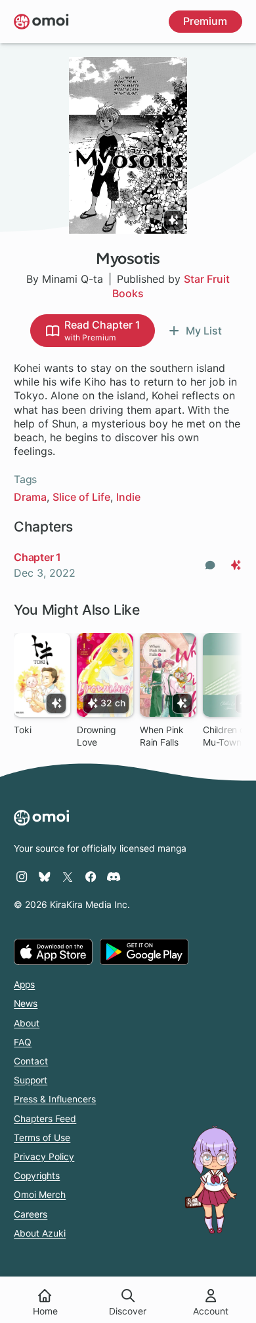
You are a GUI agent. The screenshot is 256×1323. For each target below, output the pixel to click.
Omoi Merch (40, 1194)
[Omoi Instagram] (22, 876)
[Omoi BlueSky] (45, 876)
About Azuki (40, 1233)
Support (30, 1080)
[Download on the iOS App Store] (53, 952)
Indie (128, 496)
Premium (205, 20)
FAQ (23, 1042)
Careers (30, 1214)
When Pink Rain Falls (162, 736)
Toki (22, 730)
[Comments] (210, 565)
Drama (30, 496)
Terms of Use (42, 1138)
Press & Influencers (55, 1099)
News (25, 1003)
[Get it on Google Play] (144, 952)
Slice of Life (81, 496)
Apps (24, 984)
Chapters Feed (45, 1119)
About (26, 1023)
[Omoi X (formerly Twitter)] (67, 876)
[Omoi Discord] (113, 876)
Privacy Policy (44, 1156)
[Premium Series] (173, 220)
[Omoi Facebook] (90, 876)
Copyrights (37, 1175)
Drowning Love (96, 736)
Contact (31, 1061)
